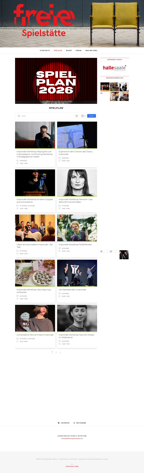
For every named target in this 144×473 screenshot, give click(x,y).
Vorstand (105, 459)
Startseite (45, 50)
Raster (82, 116)
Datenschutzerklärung (94, 459)
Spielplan (58, 50)
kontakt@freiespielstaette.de (72, 438)
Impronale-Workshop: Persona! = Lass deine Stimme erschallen (75, 200)
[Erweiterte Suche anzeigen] (76, 116)
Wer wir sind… (91, 50)
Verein (78, 50)
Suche (91, 116)
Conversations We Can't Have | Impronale (35, 335)
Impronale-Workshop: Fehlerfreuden (75, 244)
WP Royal (74, 459)
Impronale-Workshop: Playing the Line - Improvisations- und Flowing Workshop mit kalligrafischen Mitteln (34, 154)
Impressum (82, 459)
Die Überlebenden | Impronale (72, 289)
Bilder (69, 50)
